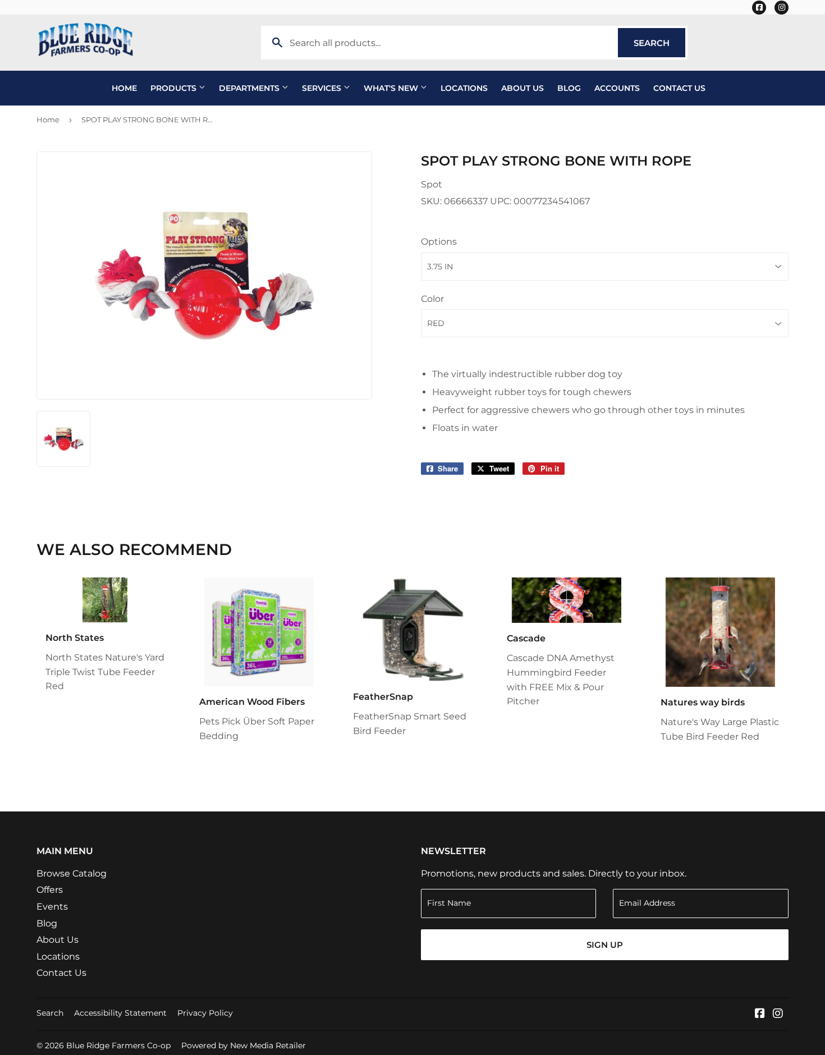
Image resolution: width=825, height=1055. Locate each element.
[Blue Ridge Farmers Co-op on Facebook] (760, 1014)
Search (659, 43)
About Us (522, 88)
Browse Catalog (71, 873)
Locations (464, 88)
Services (322, 88)
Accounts (617, 88)
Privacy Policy (205, 1012)
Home (124, 88)
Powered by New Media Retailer (243, 1045)
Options (439, 241)
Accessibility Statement (120, 1012)
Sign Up (604, 944)
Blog (569, 88)
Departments (250, 88)
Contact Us (679, 88)
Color (432, 298)
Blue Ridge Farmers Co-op (118, 1045)
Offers (49, 889)
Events (52, 906)
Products (174, 88)
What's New (392, 88)
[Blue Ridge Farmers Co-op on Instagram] (778, 1014)
